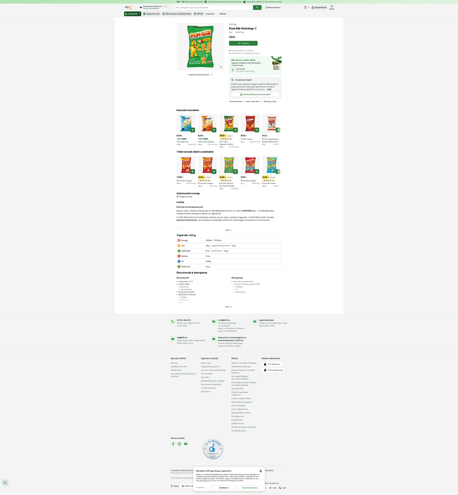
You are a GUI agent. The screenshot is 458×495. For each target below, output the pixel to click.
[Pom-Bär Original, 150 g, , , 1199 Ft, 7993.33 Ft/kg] (186, 165)
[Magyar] (306, 7)
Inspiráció (210, 14)
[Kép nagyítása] (221, 67)
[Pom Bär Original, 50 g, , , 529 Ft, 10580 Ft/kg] (250, 165)
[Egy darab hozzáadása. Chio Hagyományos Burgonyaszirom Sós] (278, 130)
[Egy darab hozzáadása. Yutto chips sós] (192, 130)
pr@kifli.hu (182, 337)
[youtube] (185, 444)
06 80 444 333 (184, 320)
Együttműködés (266, 320)
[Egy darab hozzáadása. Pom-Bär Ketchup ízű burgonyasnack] (235, 171)
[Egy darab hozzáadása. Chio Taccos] (256, 130)
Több (269, 89)
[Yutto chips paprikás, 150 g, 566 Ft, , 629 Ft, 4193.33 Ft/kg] (207, 123)
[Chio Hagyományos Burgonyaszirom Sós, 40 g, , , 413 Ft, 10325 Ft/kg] (271, 123)
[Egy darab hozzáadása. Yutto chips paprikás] (214, 130)
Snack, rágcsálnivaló (253, 101)
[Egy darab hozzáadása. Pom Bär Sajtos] (278, 171)
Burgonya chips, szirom (271, 101)
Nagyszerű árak (153, 14)
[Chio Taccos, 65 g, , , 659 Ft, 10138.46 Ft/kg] (250, 123)
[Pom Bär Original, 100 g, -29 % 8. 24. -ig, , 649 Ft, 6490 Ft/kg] (207, 165)
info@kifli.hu (224, 320)
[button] (319, 7)
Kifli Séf (200, 14)
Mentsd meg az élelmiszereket (178, 14)
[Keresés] (257, 7)
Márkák (223, 14)
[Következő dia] (277, 123)
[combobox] (214, 7)
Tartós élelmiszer (236, 101)
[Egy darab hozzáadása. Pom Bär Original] (214, 171)
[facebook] (173, 444)
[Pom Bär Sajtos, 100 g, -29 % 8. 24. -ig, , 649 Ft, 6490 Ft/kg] (271, 165)
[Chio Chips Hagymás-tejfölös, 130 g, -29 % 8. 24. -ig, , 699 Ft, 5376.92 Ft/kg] (229, 123)
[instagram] (179, 444)
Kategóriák (132, 14)
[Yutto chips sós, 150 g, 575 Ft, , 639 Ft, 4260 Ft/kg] (186, 123)
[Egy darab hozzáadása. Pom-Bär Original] (192, 171)
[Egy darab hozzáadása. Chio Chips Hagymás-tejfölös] (235, 130)
